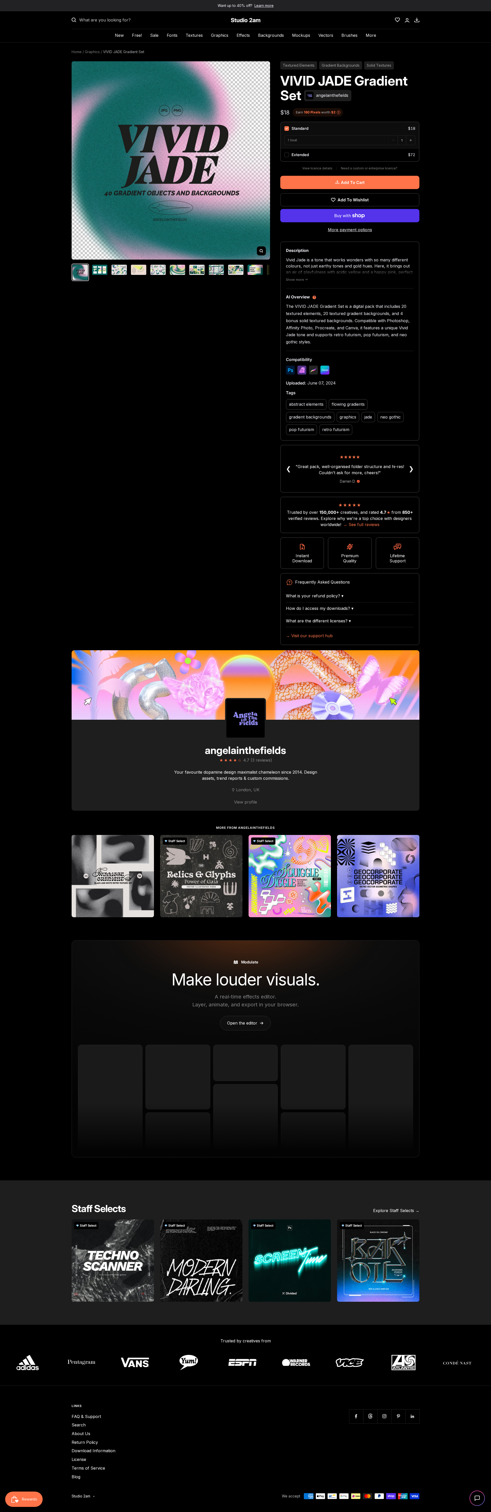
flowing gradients (348, 404)
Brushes (349, 35)
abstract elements (306, 404)
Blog (76, 1476)
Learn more (264, 5)
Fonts (172, 35)
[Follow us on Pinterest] (398, 1416)
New (119, 35)
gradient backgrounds (310, 417)
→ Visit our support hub (309, 635)
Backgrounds (271, 35)
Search (79, 1424)
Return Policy (85, 1442)
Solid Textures (379, 65)
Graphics (219, 35)
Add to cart (353, 182)
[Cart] (416, 20)
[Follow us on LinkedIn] (412, 1416)
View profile (245, 802)
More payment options (350, 229)
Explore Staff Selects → (396, 1210)
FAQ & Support (86, 1416)
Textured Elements (299, 65)
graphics (348, 417)
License (79, 1459)
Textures (194, 35)
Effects (243, 35)
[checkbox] (350, 128)
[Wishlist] (397, 20)
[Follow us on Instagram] (384, 1416)
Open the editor (245, 1023)
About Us (81, 1433)
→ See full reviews (361, 524)
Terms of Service (88, 1468)
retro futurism (335, 429)
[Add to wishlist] (147, 841)
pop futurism (301, 429)
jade (368, 417)
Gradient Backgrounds (341, 65)
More (371, 35)
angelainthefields (245, 750)
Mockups (301, 35)
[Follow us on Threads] (370, 1416)
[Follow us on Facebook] (356, 1416)
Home (77, 52)
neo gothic (390, 417)
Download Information (93, 1450)
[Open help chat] (477, 1498)
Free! (137, 35)
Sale (154, 35)
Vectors (325, 35)
